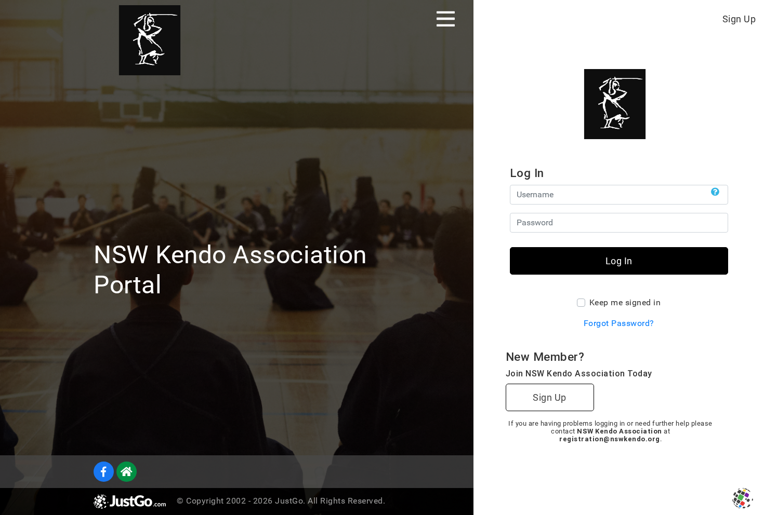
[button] (715, 192)
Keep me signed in (625, 302)
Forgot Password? (619, 323)
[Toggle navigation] (445, 18)
